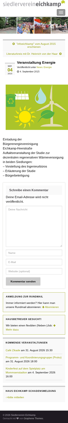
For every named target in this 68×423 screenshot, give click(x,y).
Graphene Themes (33, 418)
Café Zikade (13, 350)
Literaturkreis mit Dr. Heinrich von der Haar (32, 53)
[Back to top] (59, 414)
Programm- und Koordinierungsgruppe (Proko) (34, 357)
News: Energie (44, 67)
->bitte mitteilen (15, 397)
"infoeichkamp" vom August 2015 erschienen (36, 45)
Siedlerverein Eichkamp (19, 12)
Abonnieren (51, 307)
